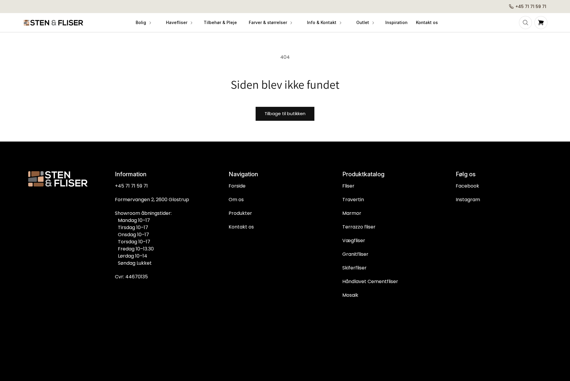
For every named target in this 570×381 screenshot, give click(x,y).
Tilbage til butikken (285, 113)
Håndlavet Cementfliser (370, 281)
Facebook (467, 185)
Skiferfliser (354, 267)
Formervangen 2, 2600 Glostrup (152, 199)
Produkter (240, 213)
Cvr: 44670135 (131, 276)
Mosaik (350, 295)
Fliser (348, 185)
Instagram (468, 199)
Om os (236, 199)
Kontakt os (241, 226)
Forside (237, 185)
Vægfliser (353, 240)
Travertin (353, 199)
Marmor (351, 213)
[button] (143, 22)
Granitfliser (355, 254)
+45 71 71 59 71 (131, 185)
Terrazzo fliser (359, 226)
